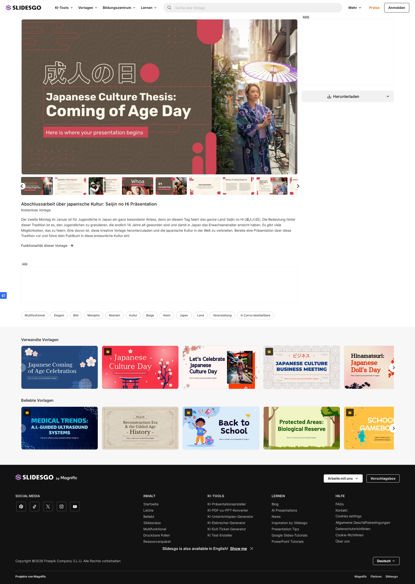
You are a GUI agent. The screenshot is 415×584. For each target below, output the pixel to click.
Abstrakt (114, 315)
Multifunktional (35, 315)
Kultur (133, 315)
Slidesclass (152, 523)
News (276, 517)
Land (200, 315)
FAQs (340, 504)
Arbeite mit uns (340, 478)
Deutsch (384, 561)
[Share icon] (289, 27)
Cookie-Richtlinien (350, 535)
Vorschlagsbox (383, 478)
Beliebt (148, 517)
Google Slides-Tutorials (289, 535)
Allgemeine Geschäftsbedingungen (363, 523)
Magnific (360, 576)
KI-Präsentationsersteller (227, 504)
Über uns (343, 541)
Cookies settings (348, 516)
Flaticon (376, 576)
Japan (184, 315)
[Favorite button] (277, 27)
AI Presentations (284, 510)
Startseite (151, 504)
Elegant (59, 315)
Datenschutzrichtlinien (353, 529)
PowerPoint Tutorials (288, 541)
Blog (275, 504)
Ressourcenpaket (157, 541)
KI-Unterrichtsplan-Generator (230, 517)
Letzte (148, 510)
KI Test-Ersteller (220, 535)
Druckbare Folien (156, 535)
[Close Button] (251, 548)
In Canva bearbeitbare (255, 315)
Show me (238, 548)
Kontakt (342, 510)
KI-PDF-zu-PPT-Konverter (228, 510)
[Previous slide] (21, 367)
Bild (75, 315)
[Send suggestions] (3, 295)
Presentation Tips (285, 529)
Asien (167, 315)
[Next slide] (290, 97)
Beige (150, 315)
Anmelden (396, 8)
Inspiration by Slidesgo (289, 523)
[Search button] (169, 7)
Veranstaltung (222, 315)
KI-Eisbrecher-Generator (226, 523)
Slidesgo (391, 576)
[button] (298, 186)
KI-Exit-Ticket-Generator (227, 529)
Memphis (93, 315)
